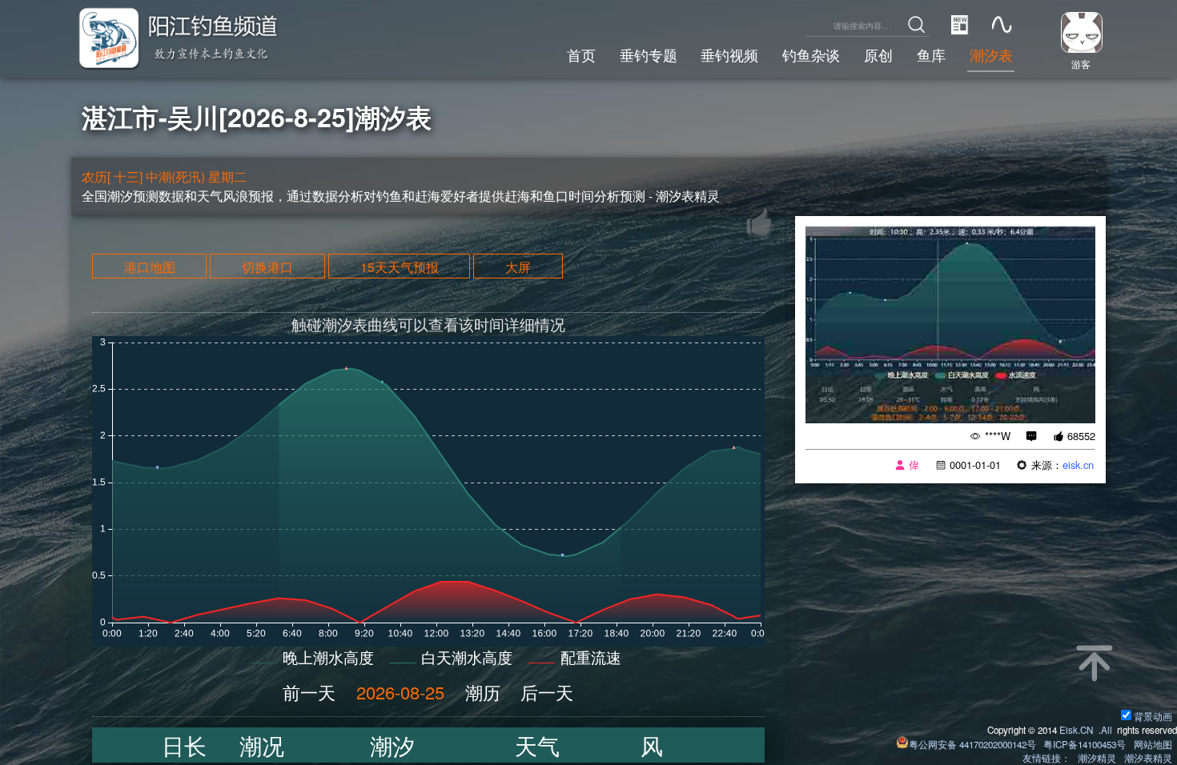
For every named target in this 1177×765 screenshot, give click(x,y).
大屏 (518, 265)
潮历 (482, 691)
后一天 (546, 691)
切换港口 (267, 265)
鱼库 (931, 54)
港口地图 (149, 265)
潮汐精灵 (1097, 757)
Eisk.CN (1076, 729)
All (1106, 729)
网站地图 (1153, 744)
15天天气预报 (399, 265)
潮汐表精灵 (1148, 757)
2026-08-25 (400, 691)
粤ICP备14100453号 (1084, 744)
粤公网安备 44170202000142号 (973, 744)
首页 (581, 54)
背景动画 (1153, 716)
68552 (1081, 435)
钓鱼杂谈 (811, 54)
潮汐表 (991, 54)
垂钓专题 (648, 54)
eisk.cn (1078, 464)
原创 (878, 54)
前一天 (309, 691)
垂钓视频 (729, 54)
